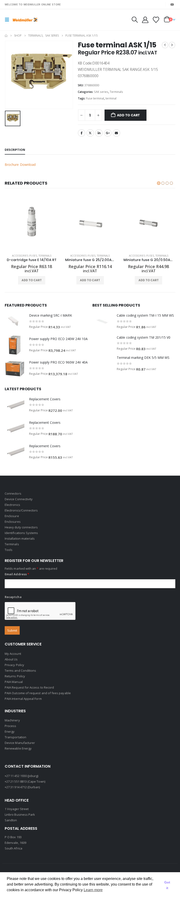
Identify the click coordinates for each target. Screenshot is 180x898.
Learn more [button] (93, 890)
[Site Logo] (25, 20)
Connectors (13, 493)
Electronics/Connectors (21, 510)
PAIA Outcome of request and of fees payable (38, 693)
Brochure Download (20, 164)
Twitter (90, 133)
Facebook (81, 133)
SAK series (101, 92)
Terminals (116, 92)
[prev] (165, 45)
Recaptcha (13, 597)
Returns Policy (15, 676)
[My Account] (145, 20)
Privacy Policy (14, 665)
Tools (8, 550)
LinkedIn (99, 133)
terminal (110, 98)
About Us (11, 659)
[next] (172, 45)
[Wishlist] (156, 20)
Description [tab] (15, 150)
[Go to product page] (31, 223)
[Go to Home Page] (6, 35)
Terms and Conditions (20, 670)
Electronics (12, 505)
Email (116, 133)
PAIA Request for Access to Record (29, 687)
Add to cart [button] (32, 280)
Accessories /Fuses (24, 255)
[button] (8, 20)
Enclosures (13, 521)
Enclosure (12, 516)
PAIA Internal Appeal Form (23, 699)
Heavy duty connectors (21, 527)
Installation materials (20, 538)
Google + (108, 133)
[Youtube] (172, 4)
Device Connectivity (19, 499)
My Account (13, 654)
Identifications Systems (21, 533)
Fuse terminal (95, 98)
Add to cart (128, 115)
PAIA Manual (14, 682)
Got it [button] (167, 885)
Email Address (17, 574)
